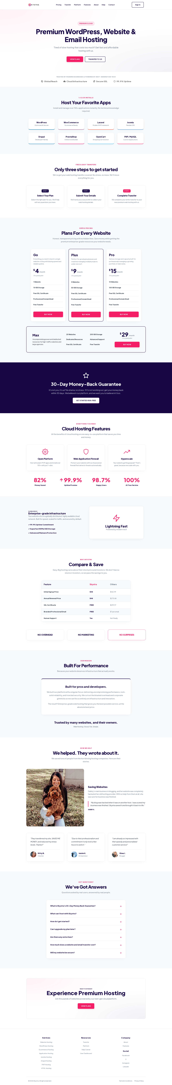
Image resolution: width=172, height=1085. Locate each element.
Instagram (125, 1063)
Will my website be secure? (62, 952)
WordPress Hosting (46, 1046)
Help (103, 5)
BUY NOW (48, 314)
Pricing (58, 5)
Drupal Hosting (46, 1061)
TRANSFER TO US (95, 59)
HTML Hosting (46, 1068)
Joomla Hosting (46, 1057)
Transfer (67, 5)
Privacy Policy (139, 1081)
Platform (77, 5)
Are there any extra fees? (61, 937)
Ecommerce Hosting (46, 1049)
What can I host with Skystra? (63, 913)
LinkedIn (126, 1067)
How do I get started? (60, 921)
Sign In (137, 5)
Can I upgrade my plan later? (63, 929)
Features (87, 5)
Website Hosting (46, 1042)
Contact (111, 5)
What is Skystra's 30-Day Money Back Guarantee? (73, 906)
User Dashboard (86, 1053)
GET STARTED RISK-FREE (86, 400)
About (96, 5)
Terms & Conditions (125, 1081)
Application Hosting (46, 1053)
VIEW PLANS (75, 59)
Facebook (126, 1055)
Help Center (86, 1049)
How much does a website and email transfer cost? (73, 945)
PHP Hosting (46, 1064)
